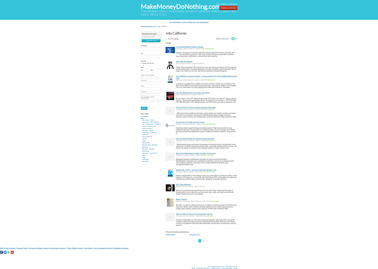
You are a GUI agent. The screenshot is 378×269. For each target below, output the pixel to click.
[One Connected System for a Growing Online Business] (170, 142)
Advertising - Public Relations (150, 122)
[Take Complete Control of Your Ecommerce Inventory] (170, 217)
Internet (144, 139)
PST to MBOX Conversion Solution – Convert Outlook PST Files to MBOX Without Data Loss (206, 77)
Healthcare (145, 134)
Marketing (145, 147)
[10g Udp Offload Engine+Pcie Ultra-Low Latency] (170, 96)
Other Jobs (145, 161)
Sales (143, 157)
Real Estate (145, 151)
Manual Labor (146, 143)
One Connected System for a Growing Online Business (195, 139)
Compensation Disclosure (202, 268)
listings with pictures (148, 63)
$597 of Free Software (7, 248)
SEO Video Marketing (183, 184)
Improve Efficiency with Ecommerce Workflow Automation (196, 107)
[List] (233, 38)
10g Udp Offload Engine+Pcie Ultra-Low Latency (193, 93)
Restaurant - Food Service (149, 153)
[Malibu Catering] (170, 202)
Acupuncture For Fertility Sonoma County (190, 122)
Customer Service (147, 128)
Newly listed (224, 39)
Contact (235, 268)
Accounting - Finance (148, 120)
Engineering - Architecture (149, 132)
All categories (145, 116)
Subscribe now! (151, 40)
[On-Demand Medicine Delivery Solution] (170, 50)
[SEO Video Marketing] (170, 188)
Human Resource (147, 137)
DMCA (193, 268)
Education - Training (148, 130)
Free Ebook (88, 248)
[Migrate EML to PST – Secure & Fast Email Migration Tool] (170, 173)
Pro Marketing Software (120, 248)
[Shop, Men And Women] (170, 65)
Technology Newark (170, 234)
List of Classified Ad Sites (102, 248)
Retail (143, 155)
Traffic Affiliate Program (75, 248)
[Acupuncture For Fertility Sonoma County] (170, 125)
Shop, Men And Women (184, 61)
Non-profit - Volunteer (148, 149)
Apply (144, 108)
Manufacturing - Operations (150, 145)
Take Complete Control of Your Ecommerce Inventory (194, 214)
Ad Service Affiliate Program (38, 248)
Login (218, 4)
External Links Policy (227, 268)
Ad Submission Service (57, 248)
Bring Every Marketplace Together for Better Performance (196, 153)
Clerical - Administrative (149, 126)
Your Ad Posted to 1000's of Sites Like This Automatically (189, 22)
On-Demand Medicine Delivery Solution (190, 47)
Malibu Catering (181, 199)
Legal (143, 141)
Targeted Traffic (22, 248)
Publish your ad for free (228, 8)
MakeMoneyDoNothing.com (180, 6)
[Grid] (235, 38)
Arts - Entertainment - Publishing (151, 124)
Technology (145, 159)
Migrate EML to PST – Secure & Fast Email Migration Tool (196, 170)
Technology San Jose (194, 234)
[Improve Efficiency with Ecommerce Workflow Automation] (170, 111)
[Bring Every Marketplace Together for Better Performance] (170, 156)
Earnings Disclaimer (215, 268)
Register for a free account (229, 4)
